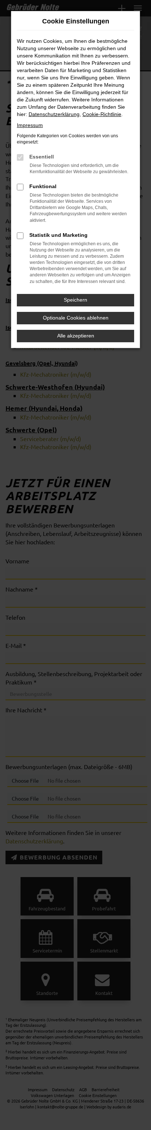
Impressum (30, 125)
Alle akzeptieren (75, 336)
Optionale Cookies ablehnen (75, 318)
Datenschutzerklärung (54, 114)
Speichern (75, 300)
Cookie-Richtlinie (101, 114)
